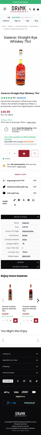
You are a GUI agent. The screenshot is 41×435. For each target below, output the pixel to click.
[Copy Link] (14, 200)
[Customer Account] (34, 9)
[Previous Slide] (3, 300)
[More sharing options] (15, 205)
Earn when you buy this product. (21, 165)
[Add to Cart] (24, 153)
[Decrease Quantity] (5, 153)
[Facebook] (17, 381)
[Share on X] (24, 200)
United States (27, 231)
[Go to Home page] (19, 9)
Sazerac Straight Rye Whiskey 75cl (15, 29)
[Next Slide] (38, 300)
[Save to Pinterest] (29, 200)
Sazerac (25, 223)
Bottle (24, 235)
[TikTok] (36, 381)
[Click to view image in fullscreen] (20, 67)
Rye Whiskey (34, 26)
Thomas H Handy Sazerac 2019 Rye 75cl (29, 308)
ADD (34, 180)
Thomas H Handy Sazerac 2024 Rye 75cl (9, 308)
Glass (24, 239)
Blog (36, 21)
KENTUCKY (26, 256)
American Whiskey (21, 26)
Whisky (10, 26)
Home (4, 26)
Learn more (31, 122)
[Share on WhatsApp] (33, 200)
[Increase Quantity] (14, 153)
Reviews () (21, 98)
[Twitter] (30, 381)
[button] (20, 17)
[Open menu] (5, 9)
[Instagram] (24, 381)
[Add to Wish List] (34, 153)
